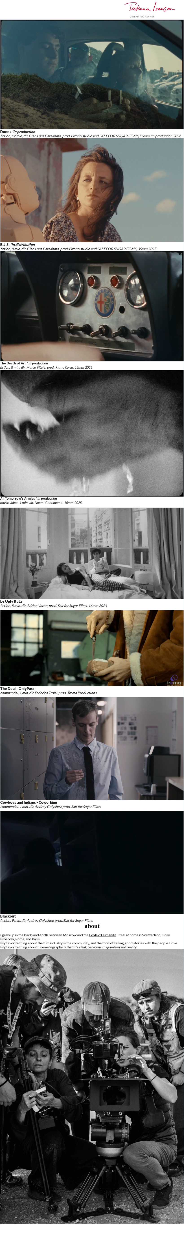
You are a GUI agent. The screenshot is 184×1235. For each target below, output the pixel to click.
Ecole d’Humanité (102, 935)
